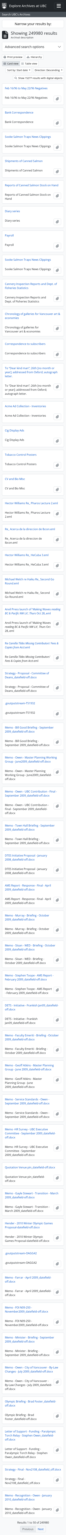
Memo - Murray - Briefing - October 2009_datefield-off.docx (27, 917)
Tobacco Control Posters (21, 455)
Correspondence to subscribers (25, 344)
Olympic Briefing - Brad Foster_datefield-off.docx (30, 1403)
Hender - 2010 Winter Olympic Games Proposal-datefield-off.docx (29, 1225)
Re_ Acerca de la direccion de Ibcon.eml (30, 529)
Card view (12, 63)
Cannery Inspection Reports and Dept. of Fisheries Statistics (31, 286)
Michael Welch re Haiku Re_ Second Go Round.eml (29, 581)
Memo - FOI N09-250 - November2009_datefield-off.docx (26, 1309)
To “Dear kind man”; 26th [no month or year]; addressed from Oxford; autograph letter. (31, 372)
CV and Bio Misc (15, 479)
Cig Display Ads (14, 430)
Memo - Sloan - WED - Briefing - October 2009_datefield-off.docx (30, 947)
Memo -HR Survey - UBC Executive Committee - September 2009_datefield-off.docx (30, 1133)
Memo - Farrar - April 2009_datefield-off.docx (28, 1279)
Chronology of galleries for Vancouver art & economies (32, 316)
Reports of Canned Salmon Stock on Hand (31, 185)
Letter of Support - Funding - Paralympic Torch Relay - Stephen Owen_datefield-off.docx (30, 1435)
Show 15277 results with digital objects (40, 78)
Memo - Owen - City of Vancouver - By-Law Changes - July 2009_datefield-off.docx (31, 1369)
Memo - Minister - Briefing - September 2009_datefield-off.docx (29, 1339)
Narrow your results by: (33, 24)
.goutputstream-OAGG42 (21, 1253)
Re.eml (32, 645)
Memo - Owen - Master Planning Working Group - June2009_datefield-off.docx (31, 759)
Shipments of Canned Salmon (24, 161)
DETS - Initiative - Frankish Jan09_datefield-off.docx (31, 1007)
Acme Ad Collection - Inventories (25, 406)
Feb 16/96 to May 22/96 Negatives (26, 88)
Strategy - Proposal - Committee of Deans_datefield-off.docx (27, 675)
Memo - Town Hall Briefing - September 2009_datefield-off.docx (30, 827)
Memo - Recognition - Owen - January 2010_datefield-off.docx (28, 1497)
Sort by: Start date (17, 70)
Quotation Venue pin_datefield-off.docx (30, 1167)
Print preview (14, 57)
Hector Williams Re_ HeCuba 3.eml (27, 555)
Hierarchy (36, 57)
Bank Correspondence (19, 112)
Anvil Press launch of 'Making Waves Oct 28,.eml (32, 611)
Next (41, 1529)
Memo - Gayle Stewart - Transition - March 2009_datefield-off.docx (31, 1195)
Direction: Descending (47, 70)
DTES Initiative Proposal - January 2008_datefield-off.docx (26, 857)
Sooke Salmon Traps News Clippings (28, 137)
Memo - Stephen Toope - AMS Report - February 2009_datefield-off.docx (29, 977)
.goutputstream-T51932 (20, 703)
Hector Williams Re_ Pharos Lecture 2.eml (31, 503)
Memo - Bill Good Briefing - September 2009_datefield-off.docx (29, 729)
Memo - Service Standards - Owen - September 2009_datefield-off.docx (27, 1101)
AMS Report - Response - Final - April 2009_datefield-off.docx (28, 887)
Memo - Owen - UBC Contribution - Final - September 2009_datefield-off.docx (31, 793)
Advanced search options (24, 46)
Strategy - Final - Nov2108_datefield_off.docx (33, 1469)
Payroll (9, 235)
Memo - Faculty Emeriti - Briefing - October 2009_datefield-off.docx (32, 1037)
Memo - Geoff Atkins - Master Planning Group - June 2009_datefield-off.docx (29, 1067)
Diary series (12, 211)
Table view (30, 63)
